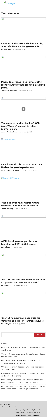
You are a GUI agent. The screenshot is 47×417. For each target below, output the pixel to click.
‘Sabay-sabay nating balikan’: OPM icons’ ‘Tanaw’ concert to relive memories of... (20, 126)
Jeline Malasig (7, 209)
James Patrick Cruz (9, 91)
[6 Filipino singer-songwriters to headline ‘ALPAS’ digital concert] (23, 227)
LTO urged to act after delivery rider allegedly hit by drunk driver (23, 348)
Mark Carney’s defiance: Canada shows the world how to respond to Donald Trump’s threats (22, 381)
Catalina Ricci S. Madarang (12, 170)
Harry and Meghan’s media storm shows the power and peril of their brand (22, 374)
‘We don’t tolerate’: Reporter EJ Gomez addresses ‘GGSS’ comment (22, 368)
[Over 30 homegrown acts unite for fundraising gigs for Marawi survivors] (23, 303)
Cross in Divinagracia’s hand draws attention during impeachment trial (23, 355)
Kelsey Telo (6, 49)
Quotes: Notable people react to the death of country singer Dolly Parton (20, 361)
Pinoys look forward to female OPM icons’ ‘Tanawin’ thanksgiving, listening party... (23, 85)
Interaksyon (6, 247)
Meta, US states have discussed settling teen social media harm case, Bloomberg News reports (23, 387)
